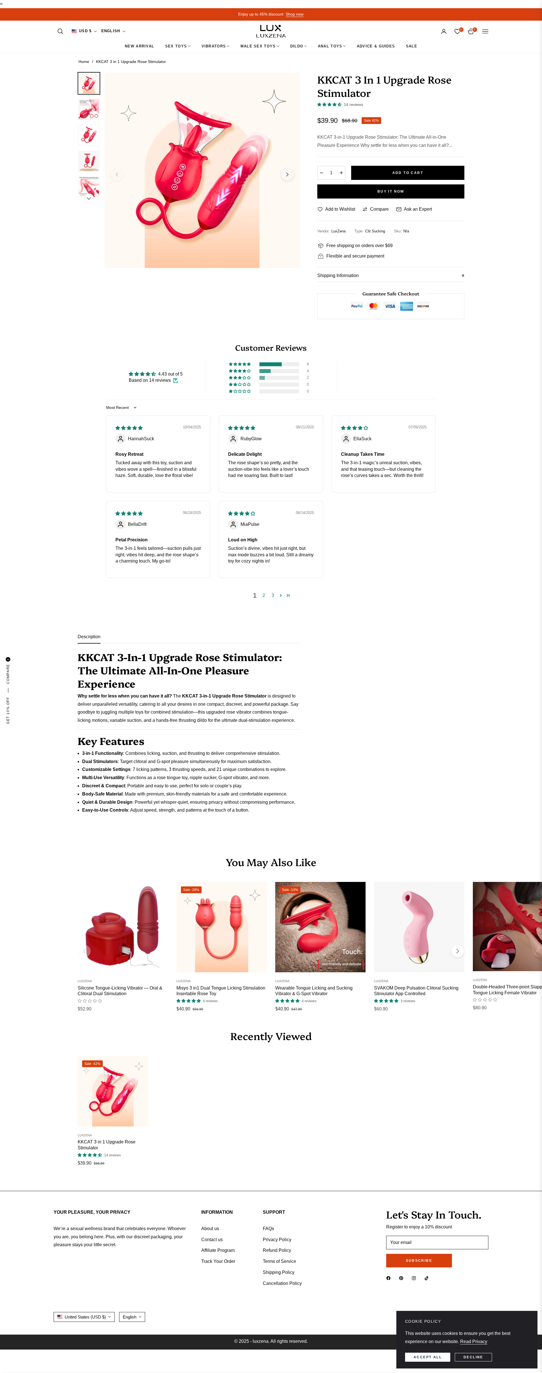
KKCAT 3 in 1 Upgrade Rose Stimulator (107, 1144)
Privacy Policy (277, 1239)
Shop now (294, 14)
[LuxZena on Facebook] (390, 1278)
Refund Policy (277, 1250)
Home (83, 61)
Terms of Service (279, 1261)
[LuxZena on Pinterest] (402, 1278)
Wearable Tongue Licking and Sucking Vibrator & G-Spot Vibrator (314, 991)
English (110, 31)
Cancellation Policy (282, 1283)
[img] (129, 428)
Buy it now (390, 191)
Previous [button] (117, 174)
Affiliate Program (218, 1250)
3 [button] (273, 595)
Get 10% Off (8, 710)
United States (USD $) (85, 1317)
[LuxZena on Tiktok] (428, 1278)
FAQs (268, 1228)
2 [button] (264, 595)
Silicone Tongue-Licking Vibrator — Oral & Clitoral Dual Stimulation (120, 991)
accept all (428, 1357)
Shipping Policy (278, 1272)
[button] (60, 31)
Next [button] (287, 174)
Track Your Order (218, 1261)
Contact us (212, 1239)
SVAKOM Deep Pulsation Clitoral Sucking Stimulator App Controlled (416, 991)
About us (210, 1228)
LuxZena (85, 981)
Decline (473, 1357)
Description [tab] (89, 636)
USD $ (85, 31)
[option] (202, 170)
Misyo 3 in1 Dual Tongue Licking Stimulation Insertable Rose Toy (220, 991)
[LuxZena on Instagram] (415, 1278)
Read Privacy (473, 1341)
